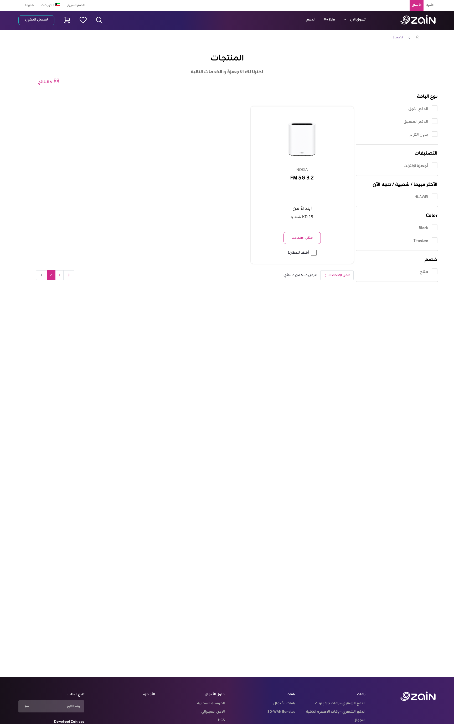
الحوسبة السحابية (211, 703)
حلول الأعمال (215, 694)
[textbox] (48, 4)
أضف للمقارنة (298, 253)
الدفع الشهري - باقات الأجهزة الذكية (335, 712)
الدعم (310, 20)
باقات (361, 694)
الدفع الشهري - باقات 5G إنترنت (340, 703)
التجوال (359, 720)
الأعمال (416, 5)
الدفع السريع (76, 5)
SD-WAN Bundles (281, 712)
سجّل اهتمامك (302, 238)
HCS (221, 720)
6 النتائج (46, 82)
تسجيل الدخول (36, 20)
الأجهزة (398, 37)
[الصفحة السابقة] (68, 275)
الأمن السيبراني (213, 712)
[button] (396, 96)
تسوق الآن (357, 20)
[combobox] (48, 5)
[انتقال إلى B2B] (418, 20)
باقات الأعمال (284, 703)
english (29, 5)
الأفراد (430, 5)
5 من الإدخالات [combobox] (335, 276)
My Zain (329, 20)
